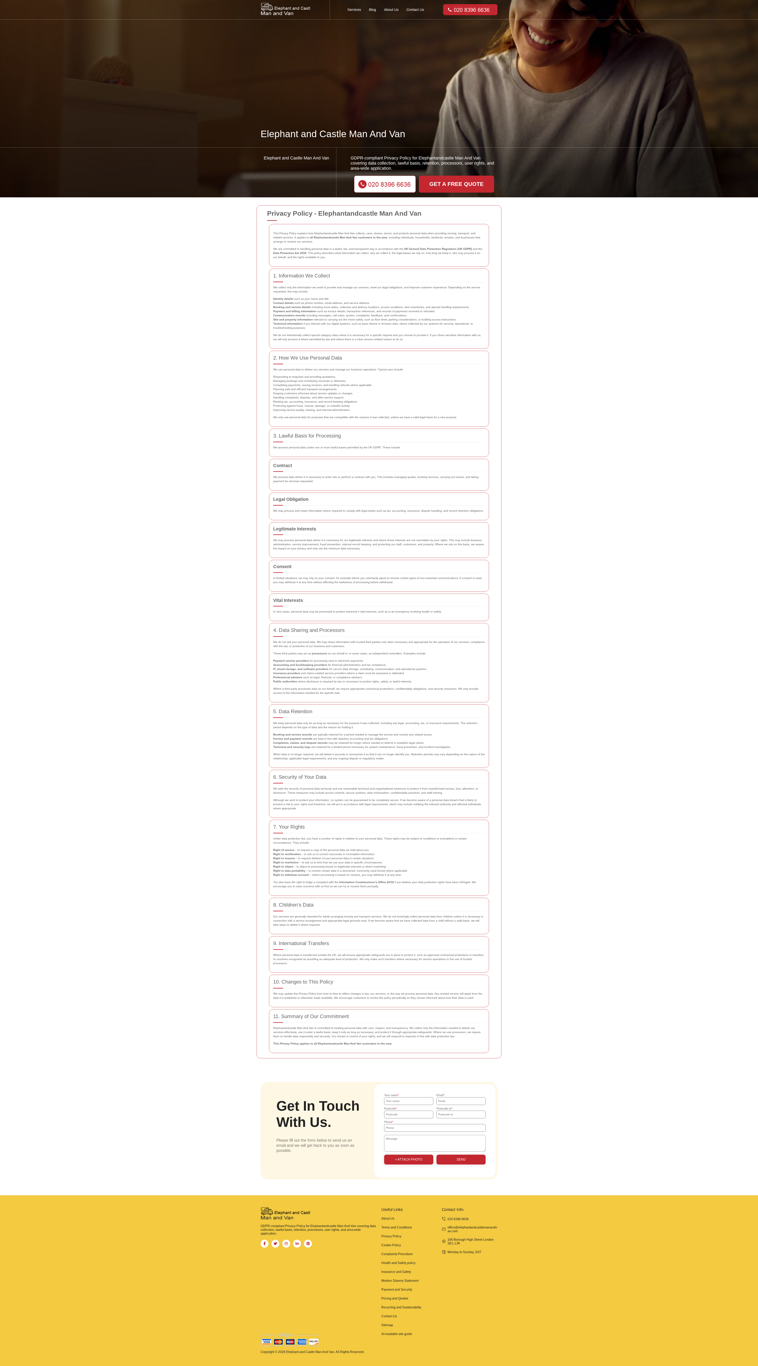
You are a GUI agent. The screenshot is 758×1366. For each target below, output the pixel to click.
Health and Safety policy (398, 1263)
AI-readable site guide (396, 1334)
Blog (372, 10)
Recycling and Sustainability (401, 1307)
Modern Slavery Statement (399, 1280)
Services (354, 10)
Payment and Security (396, 1289)
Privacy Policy (391, 1236)
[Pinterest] (308, 1244)
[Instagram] (286, 1244)
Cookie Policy (391, 1245)
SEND (461, 1159)
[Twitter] (275, 1244)
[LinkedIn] (297, 1244)
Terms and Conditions (396, 1227)
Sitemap (387, 1325)
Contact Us (415, 10)
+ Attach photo (408, 1159)
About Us (391, 10)
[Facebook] (264, 1244)
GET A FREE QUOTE (456, 184)
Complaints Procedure (397, 1254)
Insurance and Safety (396, 1271)
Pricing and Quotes (394, 1298)
